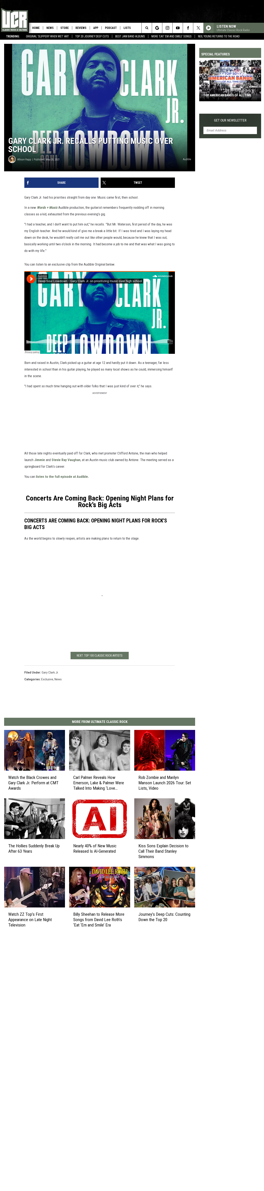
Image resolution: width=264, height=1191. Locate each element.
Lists (127, 28)
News (50, 28)
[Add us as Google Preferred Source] (157, 28)
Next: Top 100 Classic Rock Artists (100, 655)
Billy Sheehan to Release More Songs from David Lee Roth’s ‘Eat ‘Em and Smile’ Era (98, 920)
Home (36, 28)
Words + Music (47, 207)
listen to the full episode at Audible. (62, 476)
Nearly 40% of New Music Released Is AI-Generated (95, 848)
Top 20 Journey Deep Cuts (92, 36)
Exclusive (47, 679)
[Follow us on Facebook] (188, 28)
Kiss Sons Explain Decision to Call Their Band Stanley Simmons (163, 851)
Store (64, 28)
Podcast (111, 28)
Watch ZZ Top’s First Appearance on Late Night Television (30, 920)
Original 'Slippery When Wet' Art (47, 36)
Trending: (13, 36)
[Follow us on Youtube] (178, 28)
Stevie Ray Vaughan (66, 460)
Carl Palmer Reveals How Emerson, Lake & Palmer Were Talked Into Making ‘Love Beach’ (98, 783)
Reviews (80, 28)
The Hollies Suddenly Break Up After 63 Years (34, 848)
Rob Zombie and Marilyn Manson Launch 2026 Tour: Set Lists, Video (164, 783)
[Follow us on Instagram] (167, 28)
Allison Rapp (24, 159)
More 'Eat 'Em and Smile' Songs (171, 36)
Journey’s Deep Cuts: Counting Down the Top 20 (164, 917)
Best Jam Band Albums (130, 36)
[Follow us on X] (198, 28)
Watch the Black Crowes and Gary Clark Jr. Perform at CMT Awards (33, 783)
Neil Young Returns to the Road (219, 36)
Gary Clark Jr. (50, 672)
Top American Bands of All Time (227, 95)
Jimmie (39, 460)
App (95, 28)
